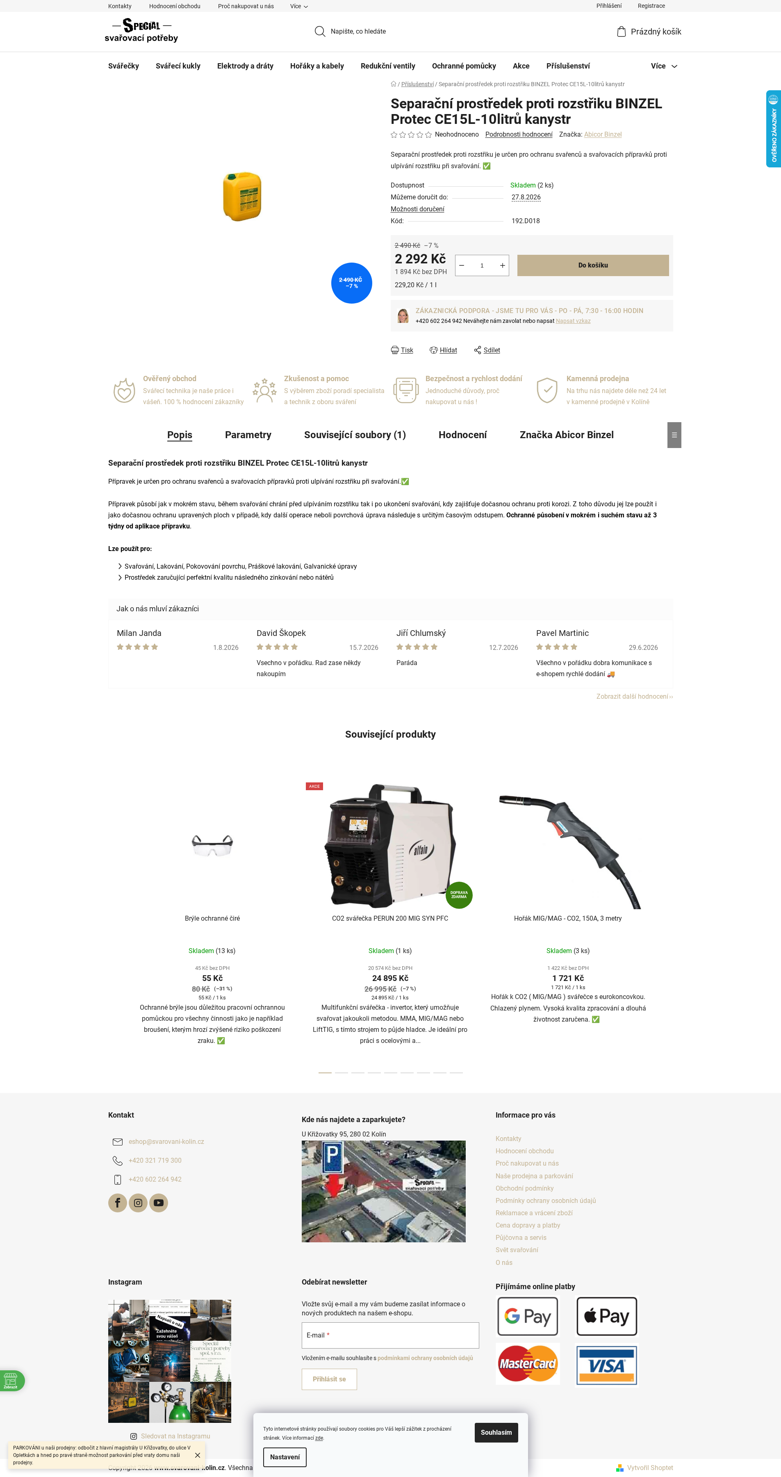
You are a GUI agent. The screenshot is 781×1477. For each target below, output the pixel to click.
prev (114, 925)
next (666, 925)
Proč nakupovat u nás (246, 6)
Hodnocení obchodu (174, 6)
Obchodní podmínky (525, 1188)
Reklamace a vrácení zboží (534, 1213)
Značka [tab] (567, 435)
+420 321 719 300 (155, 1160)
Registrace (651, 5)
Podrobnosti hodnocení (519, 134)
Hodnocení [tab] (463, 435)
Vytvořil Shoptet (650, 1468)
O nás (504, 1263)
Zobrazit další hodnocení (632, 696)
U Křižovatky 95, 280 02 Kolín (344, 1134)
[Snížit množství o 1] (461, 265)
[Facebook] (117, 1202)
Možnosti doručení (417, 209)
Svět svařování (517, 1250)
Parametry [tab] (248, 435)
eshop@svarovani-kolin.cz (166, 1141)
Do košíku (593, 265)
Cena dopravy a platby (528, 1225)
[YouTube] (158, 1202)
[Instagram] (138, 1202)
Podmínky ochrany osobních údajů (546, 1201)
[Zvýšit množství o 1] (502, 265)
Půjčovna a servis (521, 1238)
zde (319, 1438)
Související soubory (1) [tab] (355, 435)
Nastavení (285, 1457)
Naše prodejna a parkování (534, 1176)
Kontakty (120, 6)
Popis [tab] (179, 435)
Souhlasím (496, 1432)
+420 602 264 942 (155, 1179)
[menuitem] (123, 66)
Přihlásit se (329, 1379)
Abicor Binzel (603, 134)
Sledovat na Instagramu (175, 1436)
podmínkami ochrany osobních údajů (425, 1358)
